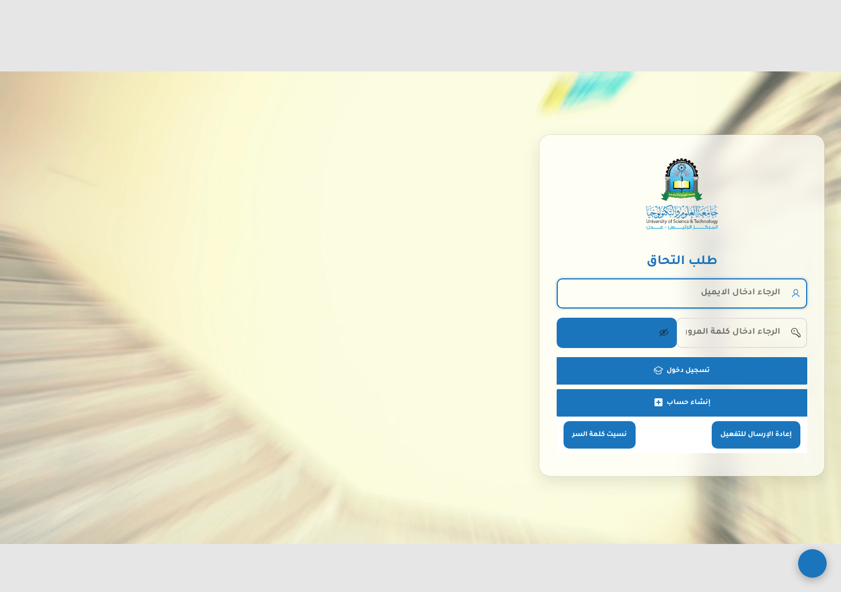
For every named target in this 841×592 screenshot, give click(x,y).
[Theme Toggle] (812, 563)
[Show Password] (617, 332)
